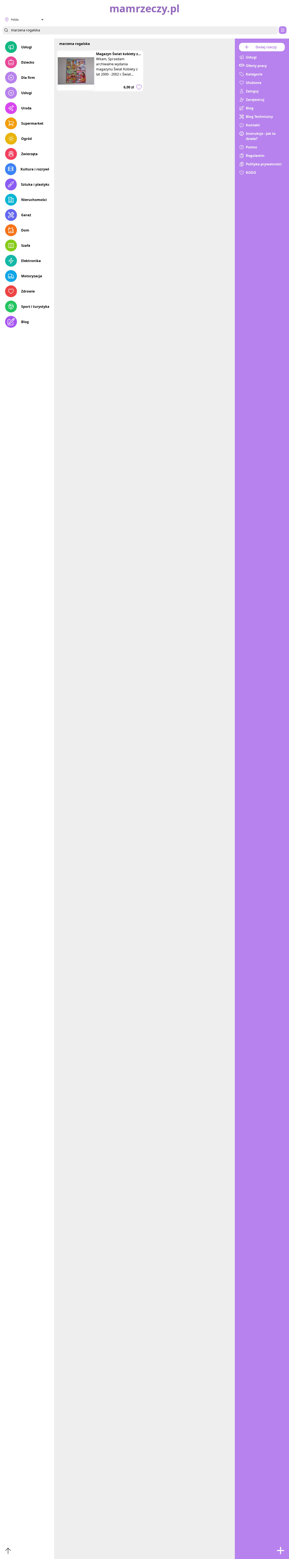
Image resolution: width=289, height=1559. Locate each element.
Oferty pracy (256, 65)
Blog (25, 321)
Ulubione (253, 82)
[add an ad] (280, 1550)
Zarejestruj (255, 99)
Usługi (26, 47)
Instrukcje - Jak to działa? (261, 136)
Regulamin (255, 155)
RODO (251, 172)
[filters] (282, 30)
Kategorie (254, 74)
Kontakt (253, 125)
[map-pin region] (6, 19)
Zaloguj (252, 91)
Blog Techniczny (259, 116)
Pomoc (251, 147)
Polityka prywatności (264, 164)
